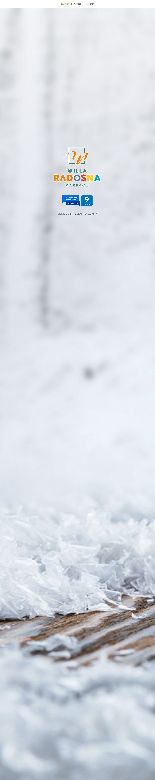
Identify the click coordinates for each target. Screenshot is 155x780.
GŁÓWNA (65, 4)
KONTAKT (90, 4)
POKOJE (77, 4)
